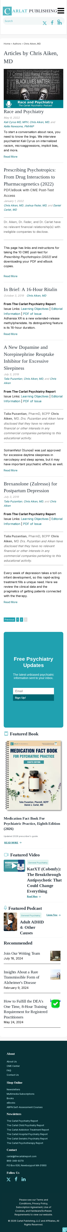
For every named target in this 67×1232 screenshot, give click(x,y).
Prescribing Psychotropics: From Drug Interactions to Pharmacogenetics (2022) (30, 176)
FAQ (9, 1070)
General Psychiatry (37, 862)
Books (10, 1098)
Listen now (52, 915)
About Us (12, 1061)
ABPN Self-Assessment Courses (25, 1107)
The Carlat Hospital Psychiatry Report (27, 1134)
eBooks (11, 1102)
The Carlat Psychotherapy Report (25, 1143)
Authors (17, 43)
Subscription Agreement (29, 1207)
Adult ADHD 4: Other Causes (32, 927)
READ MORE (11, 843)
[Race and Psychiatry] (33, 88)
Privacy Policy (39, 1203)
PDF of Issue (32, 314)
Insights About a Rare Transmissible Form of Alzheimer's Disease (21, 977)
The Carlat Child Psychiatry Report (25, 1125)
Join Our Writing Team (22, 953)
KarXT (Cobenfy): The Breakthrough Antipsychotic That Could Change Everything (44, 880)
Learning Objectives (35, 309)
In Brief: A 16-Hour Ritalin (30, 289)
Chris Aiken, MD (32, 43)
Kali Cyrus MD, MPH (16, 122)
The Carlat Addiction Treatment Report (28, 1129)
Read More (10, 156)
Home (7, 43)
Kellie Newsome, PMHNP (19, 126)
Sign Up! (20, 697)
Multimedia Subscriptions (20, 1094)
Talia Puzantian (13, 378)
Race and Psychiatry (24, 111)
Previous (9, 619)
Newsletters (13, 1089)
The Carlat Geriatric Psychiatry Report (27, 1138)
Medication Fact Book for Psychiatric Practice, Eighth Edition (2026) (32, 823)
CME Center (13, 1066)
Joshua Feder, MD (35, 205)
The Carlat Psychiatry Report (22, 1120)
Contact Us (13, 1074)
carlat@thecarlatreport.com (21, 1156)
